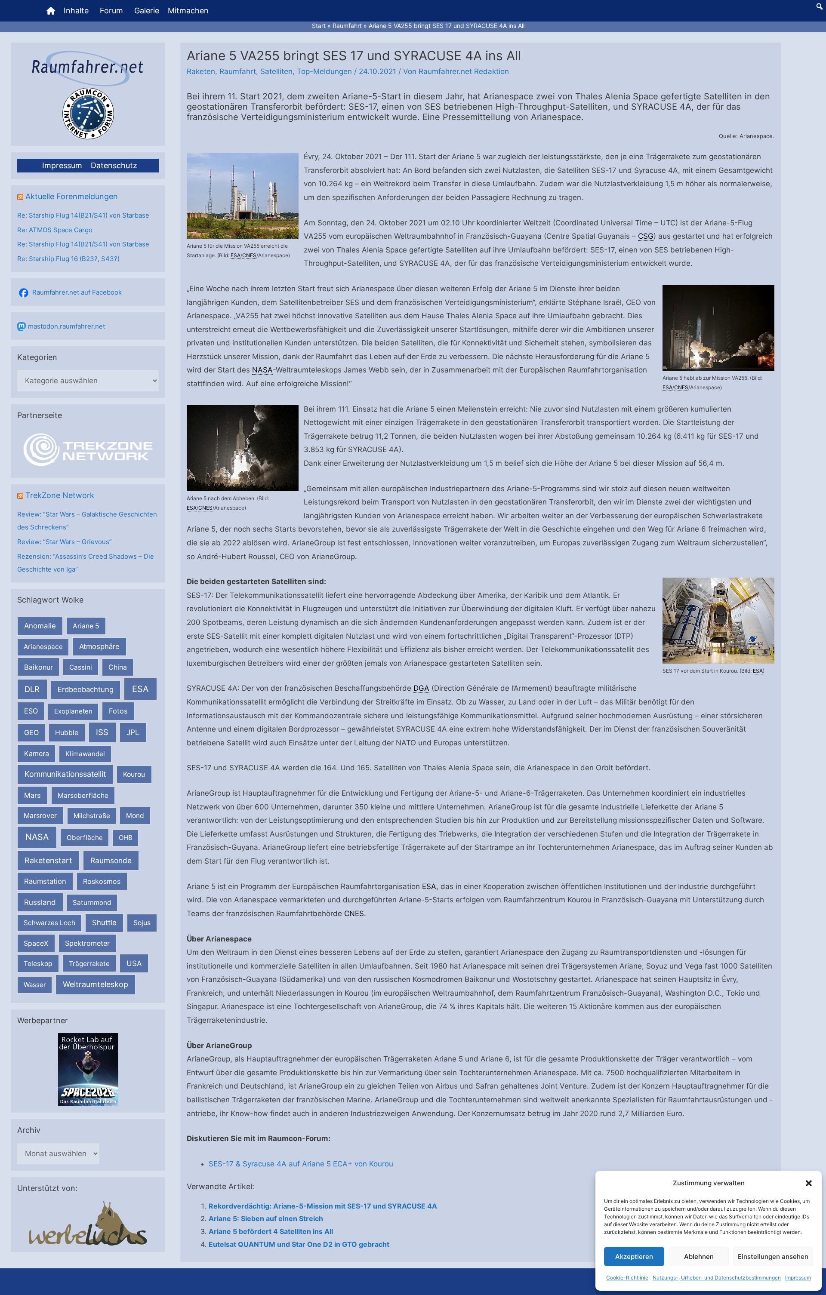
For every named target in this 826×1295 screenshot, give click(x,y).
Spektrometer (87, 943)
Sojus (142, 923)
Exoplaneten (73, 711)
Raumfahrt (237, 71)
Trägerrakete (89, 964)
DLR (32, 689)
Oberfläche (85, 838)
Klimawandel (85, 754)
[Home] (50, 11)
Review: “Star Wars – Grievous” (64, 542)
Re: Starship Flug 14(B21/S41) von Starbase (83, 215)
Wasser (35, 985)
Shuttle (104, 922)
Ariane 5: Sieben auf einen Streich (266, 1218)
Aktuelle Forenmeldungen (71, 196)
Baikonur (38, 667)
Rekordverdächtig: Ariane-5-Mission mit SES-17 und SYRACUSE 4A (323, 1206)
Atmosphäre (99, 646)
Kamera (36, 753)
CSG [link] (645, 236)
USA (134, 963)
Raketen (201, 71)
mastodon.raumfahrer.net (66, 326)
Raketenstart (48, 860)
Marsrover (40, 815)
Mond (135, 816)
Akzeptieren (634, 1256)
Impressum (798, 1277)
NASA (37, 837)
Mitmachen (188, 10)
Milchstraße (92, 816)
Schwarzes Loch (49, 923)
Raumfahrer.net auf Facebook (77, 292)
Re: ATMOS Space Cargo (54, 230)
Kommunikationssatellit (65, 773)
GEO (31, 732)
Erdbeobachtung (86, 689)
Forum (111, 10)
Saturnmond (92, 902)
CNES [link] (249, 255)
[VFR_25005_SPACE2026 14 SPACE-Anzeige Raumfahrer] (88, 1069)
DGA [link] (421, 688)
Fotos (118, 711)
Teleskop (38, 964)
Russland (40, 902)
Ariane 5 (86, 626)
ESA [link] (235, 255)
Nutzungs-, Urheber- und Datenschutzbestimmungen (717, 1277)
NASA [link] (262, 370)
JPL (132, 732)
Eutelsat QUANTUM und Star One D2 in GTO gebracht (299, 1244)
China (117, 667)
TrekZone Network (59, 495)
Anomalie (40, 625)
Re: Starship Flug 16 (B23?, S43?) (68, 259)
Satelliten (276, 71)
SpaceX (36, 943)
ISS (102, 732)
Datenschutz (114, 165)
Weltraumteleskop (95, 984)
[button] (808, 1183)
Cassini (80, 667)
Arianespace (43, 647)
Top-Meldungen (324, 71)
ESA (140, 689)
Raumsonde (111, 860)
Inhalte (76, 10)
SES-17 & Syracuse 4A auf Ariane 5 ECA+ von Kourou (301, 1164)
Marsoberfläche (83, 795)
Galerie (146, 10)
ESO (31, 711)
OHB (126, 838)
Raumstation (45, 881)
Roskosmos (101, 881)
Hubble (66, 733)
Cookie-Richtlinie (627, 1277)
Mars (32, 795)
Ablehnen (699, 1256)
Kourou (134, 774)
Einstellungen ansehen (773, 1256)
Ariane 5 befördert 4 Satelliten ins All (271, 1231)
